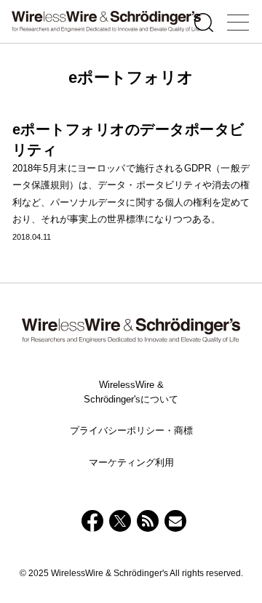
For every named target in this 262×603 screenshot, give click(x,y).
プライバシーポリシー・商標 (131, 430)
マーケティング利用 (131, 462)
